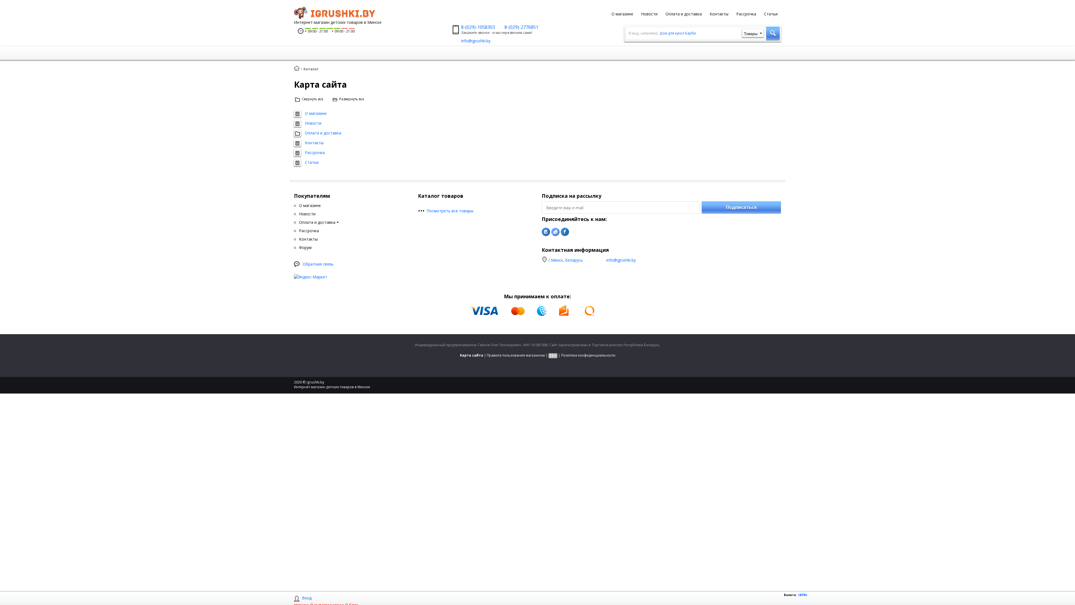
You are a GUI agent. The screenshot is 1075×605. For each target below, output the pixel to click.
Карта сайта (471, 355)
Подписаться (741, 207)
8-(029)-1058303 (478, 27)
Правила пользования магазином (516, 355)
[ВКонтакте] (546, 232)
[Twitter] (555, 232)
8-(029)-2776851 (521, 27)
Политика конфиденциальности (588, 355)
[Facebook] (565, 232)
